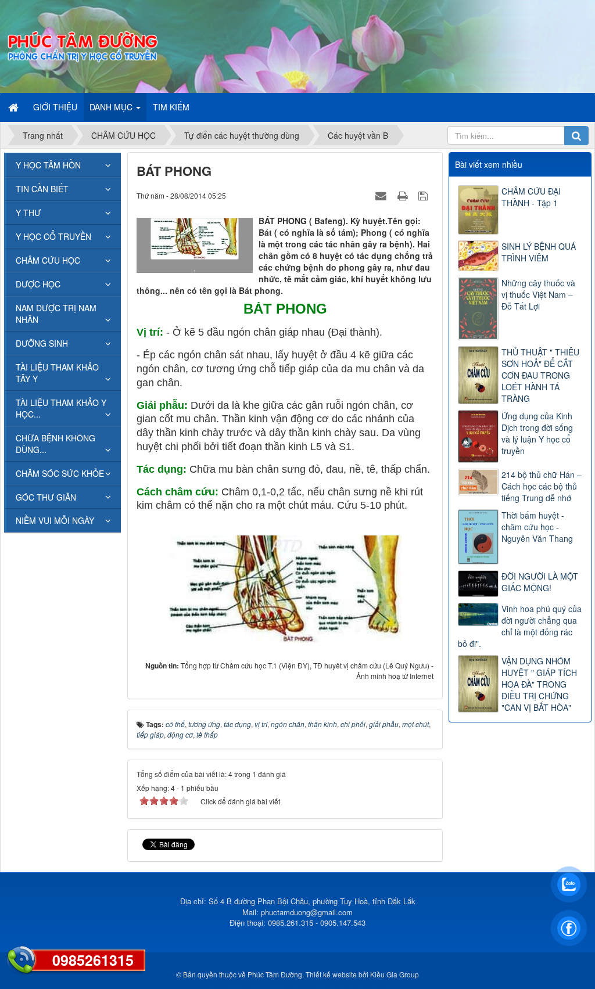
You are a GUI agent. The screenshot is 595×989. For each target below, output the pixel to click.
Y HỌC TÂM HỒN (48, 165)
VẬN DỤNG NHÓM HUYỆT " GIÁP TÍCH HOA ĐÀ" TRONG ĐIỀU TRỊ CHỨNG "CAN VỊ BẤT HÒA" (539, 684)
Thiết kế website (331, 974)
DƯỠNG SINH (42, 343)
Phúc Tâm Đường (275, 974)
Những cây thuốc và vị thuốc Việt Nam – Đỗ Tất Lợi (538, 294)
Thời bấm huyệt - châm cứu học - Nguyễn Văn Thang (537, 526)
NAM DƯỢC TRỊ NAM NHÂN (56, 313)
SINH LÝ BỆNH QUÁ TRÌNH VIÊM (538, 252)
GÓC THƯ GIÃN (46, 497)
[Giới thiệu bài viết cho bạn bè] (382, 195)
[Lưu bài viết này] (424, 195)
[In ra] (403, 195)
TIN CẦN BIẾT (42, 189)
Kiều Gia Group (394, 974)
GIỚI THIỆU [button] (55, 107)
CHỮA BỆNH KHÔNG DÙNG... (55, 443)
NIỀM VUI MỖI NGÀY (55, 520)
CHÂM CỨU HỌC (48, 260)
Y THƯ (28, 212)
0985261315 (93, 960)
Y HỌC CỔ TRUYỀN (53, 236)
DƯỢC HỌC (38, 284)
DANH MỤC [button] (112, 107)
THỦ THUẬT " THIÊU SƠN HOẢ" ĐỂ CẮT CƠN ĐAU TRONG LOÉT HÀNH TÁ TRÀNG (540, 375)
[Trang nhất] (14, 107)
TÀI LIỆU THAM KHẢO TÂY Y (57, 372)
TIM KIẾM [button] (171, 107)
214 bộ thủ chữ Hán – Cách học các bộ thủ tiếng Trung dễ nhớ (541, 486)
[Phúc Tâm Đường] (82, 45)
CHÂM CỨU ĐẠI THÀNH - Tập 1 (531, 196)
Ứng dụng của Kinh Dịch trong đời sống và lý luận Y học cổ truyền (537, 433)
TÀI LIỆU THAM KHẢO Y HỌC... (61, 408)
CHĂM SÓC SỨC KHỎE (60, 473)
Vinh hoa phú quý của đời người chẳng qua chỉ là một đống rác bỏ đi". (520, 626)
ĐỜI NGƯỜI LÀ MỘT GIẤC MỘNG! (539, 582)
